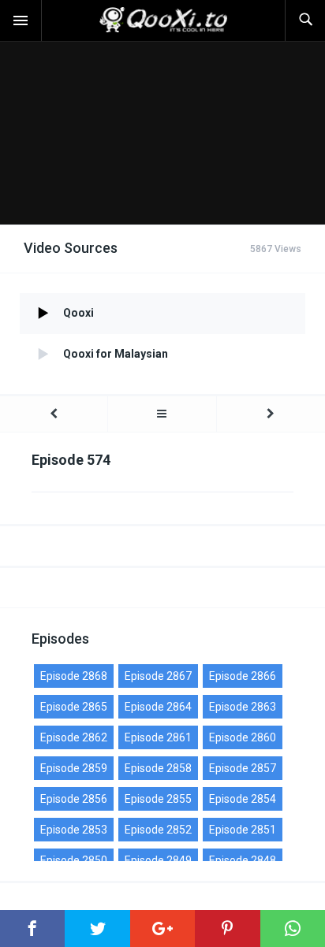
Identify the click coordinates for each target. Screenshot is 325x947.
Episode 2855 (158, 799)
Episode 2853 (73, 829)
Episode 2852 (158, 829)
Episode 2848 (242, 860)
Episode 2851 (242, 829)
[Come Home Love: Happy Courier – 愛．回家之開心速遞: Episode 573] (53, 414)
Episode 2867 (158, 676)
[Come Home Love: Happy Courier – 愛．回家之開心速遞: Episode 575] (271, 414)
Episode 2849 (158, 860)
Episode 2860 (242, 737)
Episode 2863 (242, 706)
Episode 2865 (73, 706)
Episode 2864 (158, 706)
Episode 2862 (73, 737)
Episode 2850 (73, 860)
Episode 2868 (73, 676)
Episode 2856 (73, 799)
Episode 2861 (158, 737)
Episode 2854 (242, 799)
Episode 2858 (158, 768)
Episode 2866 (242, 676)
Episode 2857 (242, 768)
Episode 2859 (73, 768)
